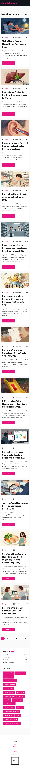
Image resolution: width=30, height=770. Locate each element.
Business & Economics (8, 662)
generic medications (9, 704)
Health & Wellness (7, 657)
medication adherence (10, 696)
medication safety (9, 673)
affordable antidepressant (11, 719)
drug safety (7, 700)
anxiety (17, 715)
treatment (21, 696)
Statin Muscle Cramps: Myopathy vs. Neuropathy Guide (14, 44)
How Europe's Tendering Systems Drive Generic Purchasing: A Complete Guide (13, 300)
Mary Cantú (6, 37)
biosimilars (19, 707)
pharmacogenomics (9, 707)
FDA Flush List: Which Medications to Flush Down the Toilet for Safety (14, 403)
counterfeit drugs (17, 700)
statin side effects (9, 688)
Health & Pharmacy (7, 654)
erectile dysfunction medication (12, 723)
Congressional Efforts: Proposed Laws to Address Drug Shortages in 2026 (14, 248)
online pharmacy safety (10, 680)
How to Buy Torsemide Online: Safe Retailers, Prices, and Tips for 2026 (13, 454)
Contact (15, 751)
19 (25, 638)
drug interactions (9, 677)
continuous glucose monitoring (12, 711)
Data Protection (15, 749)
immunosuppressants (10, 684)
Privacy (15, 746)
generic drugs (20, 692)
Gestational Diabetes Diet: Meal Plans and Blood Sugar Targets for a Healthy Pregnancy (14, 558)
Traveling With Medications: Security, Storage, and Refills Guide (15, 505)
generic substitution (9, 692)
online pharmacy (20, 673)
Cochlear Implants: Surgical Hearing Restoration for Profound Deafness (15, 146)
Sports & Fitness (7, 660)
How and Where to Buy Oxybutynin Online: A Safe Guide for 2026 (14, 352)
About (15, 744)
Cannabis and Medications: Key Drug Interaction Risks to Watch (14, 95)
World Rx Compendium (10, 3)
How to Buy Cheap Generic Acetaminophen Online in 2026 (14, 197)
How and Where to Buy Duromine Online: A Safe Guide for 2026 (13, 610)
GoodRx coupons (8, 715)
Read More (8, 63)
